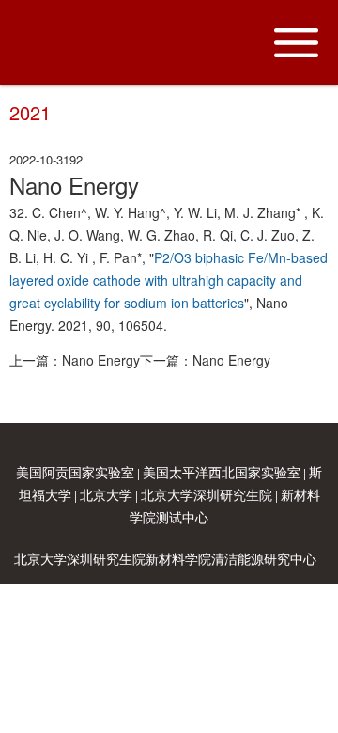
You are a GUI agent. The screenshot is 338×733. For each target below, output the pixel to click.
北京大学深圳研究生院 (206, 494)
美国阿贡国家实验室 (75, 471)
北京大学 (106, 494)
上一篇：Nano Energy (74, 360)
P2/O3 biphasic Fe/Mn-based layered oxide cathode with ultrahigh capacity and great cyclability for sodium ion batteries (168, 280)
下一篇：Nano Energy (205, 360)
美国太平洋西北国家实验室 (221, 471)
